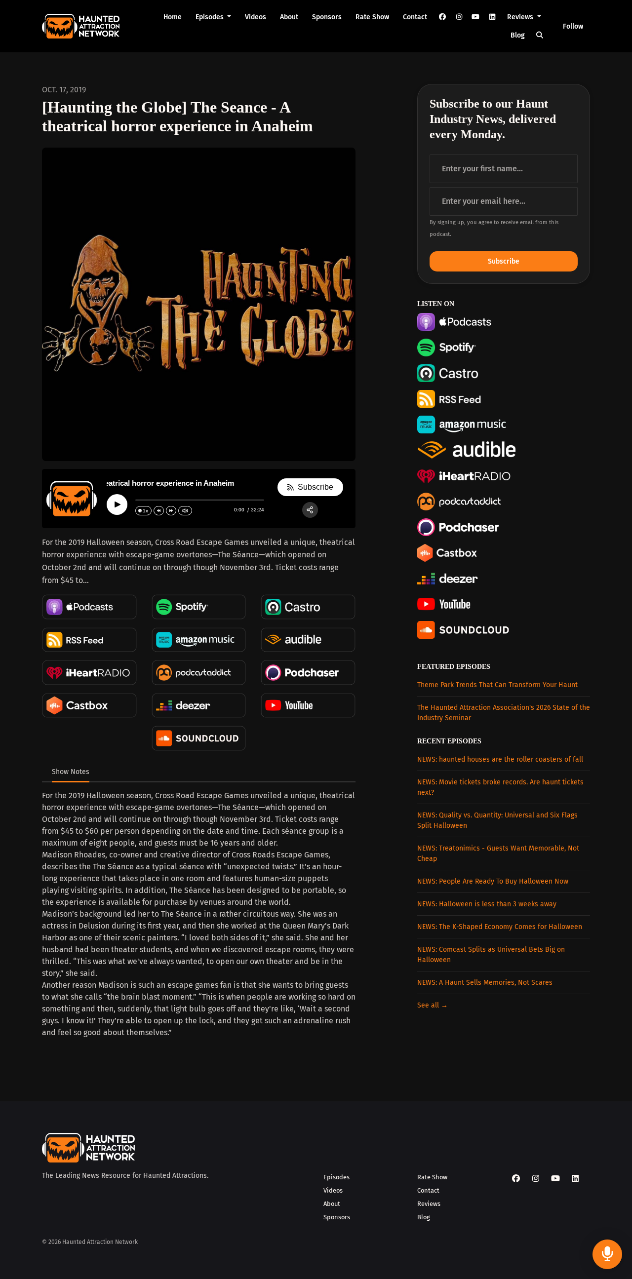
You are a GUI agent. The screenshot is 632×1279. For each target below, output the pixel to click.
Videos (255, 17)
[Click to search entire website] (540, 35)
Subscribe (503, 261)
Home (172, 17)
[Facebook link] (442, 17)
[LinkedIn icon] (575, 1178)
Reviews (521, 17)
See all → (432, 1005)
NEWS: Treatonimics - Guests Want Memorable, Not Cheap (498, 853)
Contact (415, 17)
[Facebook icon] (516, 1178)
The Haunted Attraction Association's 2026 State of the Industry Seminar (503, 712)
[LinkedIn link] (492, 17)
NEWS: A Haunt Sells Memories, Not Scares (485, 982)
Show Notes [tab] (70, 772)
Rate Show (372, 17)
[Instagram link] (459, 17)
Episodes (211, 17)
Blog (518, 35)
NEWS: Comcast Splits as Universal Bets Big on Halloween (491, 954)
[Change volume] (185, 510)
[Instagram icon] (536, 1178)
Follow (573, 26)
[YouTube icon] (555, 1178)
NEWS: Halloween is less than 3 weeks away (486, 904)
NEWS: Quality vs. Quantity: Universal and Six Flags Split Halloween (497, 820)
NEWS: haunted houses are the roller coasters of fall (500, 759)
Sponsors (327, 17)
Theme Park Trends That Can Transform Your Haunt (497, 685)
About (289, 17)
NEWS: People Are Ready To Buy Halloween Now (492, 881)
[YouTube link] (475, 17)
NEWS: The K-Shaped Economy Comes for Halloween (499, 927)
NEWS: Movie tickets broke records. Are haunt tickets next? (500, 787)
